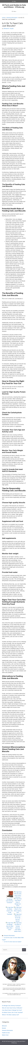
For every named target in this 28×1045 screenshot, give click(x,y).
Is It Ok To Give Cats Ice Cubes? (12, 941)
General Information (12, 17)
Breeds (4, 1028)
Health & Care (6, 1032)
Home (3, 17)
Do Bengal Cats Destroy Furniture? (11, 1005)
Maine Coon (5, 1035)
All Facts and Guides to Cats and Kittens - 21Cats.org (14, 6)
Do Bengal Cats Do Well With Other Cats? (9, 927)
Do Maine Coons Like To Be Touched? (10, 911)
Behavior (4, 1026)
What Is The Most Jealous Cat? (10, 1014)
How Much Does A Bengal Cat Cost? (18, 903)
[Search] (24, 949)
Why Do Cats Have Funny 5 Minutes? (12, 1008)
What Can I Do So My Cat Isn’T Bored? (18, 918)
